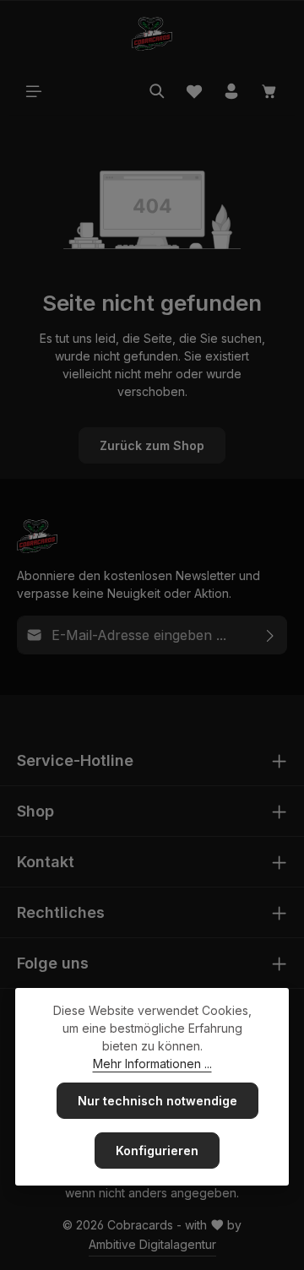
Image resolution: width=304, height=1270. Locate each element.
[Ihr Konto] (231, 91)
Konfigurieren (157, 1150)
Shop (35, 811)
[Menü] (34, 91)
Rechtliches (61, 912)
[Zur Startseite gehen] (152, 34)
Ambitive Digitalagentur (152, 1244)
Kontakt (45, 862)
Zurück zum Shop (152, 445)
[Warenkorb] (269, 91)
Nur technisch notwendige (157, 1101)
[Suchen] (157, 91)
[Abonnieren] (270, 635)
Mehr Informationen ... (152, 1063)
